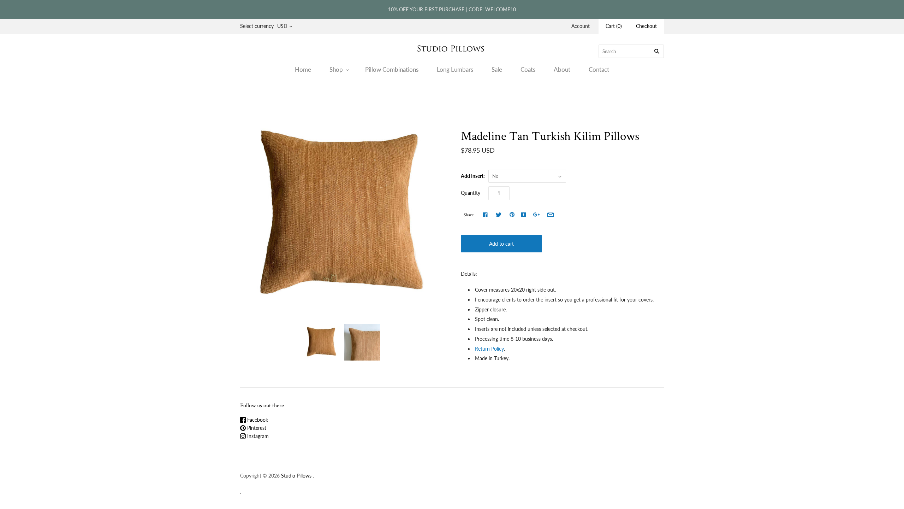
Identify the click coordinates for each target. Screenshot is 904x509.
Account (580, 26)
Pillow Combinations (391, 69)
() (614, 26)
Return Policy (489, 349)
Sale (497, 69)
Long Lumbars (455, 69)
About (562, 69)
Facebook (257, 420)
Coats (528, 69)
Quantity (470, 193)
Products (422, 97)
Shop (336, 69)
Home (303, 69)
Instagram (257, 436)
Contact (599, 69)
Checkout (646, 26)
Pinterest (256, 428)
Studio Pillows (296, 476)
